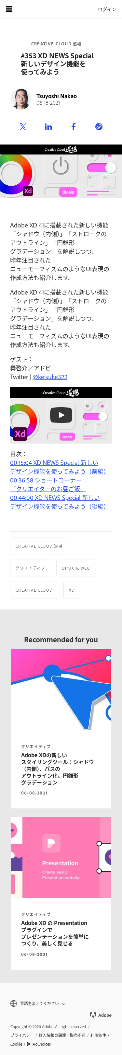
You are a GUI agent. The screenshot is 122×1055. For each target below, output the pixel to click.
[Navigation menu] (9, 9)
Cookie (16, 1044)
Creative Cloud (34, 590)
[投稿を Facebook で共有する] (73, 127)
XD (72, 590)
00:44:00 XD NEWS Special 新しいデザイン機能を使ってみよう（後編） (59, 502)
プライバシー (22, 1035)
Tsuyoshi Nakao (56, 96)
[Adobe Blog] (27, 9)
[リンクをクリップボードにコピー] (98, 127)
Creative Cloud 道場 (56, 44)
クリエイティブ (30, 568)
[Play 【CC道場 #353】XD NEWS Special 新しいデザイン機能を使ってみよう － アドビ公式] (61, 415)
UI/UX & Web (76, 568)
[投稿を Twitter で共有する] (23, 127)
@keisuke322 (50, 376)
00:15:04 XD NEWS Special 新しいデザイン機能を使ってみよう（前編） (59, 467)
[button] (61, 1003)
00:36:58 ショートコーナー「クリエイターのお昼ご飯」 (48, 484)
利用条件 (98, 1035)
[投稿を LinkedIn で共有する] (48, 127)
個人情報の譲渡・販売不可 (62, 1035)
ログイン (107, 9)
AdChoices (42, 1044)
